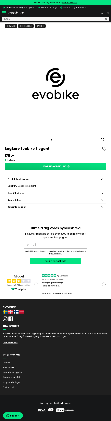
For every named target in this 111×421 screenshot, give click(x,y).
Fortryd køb (8, 387)
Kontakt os (8, 367)
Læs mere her (10, 342)
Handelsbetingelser (13, 372)
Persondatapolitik (12, 377)
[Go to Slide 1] (51, 139)
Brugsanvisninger (11, 382)
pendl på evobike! (69, 2)
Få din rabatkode (55, 261)
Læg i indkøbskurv (53, 166)
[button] (55, 84)
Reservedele (26, 26)
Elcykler (11, 26)
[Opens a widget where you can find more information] (13, 416)
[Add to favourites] (104, 149)
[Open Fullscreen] (102, 140)
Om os (6, 362)
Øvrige (40, 26)
